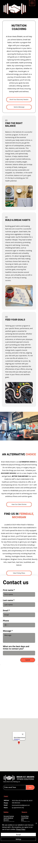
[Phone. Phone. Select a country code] (6, 625)
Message (8, 631)
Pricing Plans (25, 816)
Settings (18, 839)
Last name (8, 600)
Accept (18, 834)
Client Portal (24, 818)
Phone (6, 621)
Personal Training (9, 816)
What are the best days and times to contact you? (16, 647)
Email (6, 610)
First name (9, 590)
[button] (19, 107)
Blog (22, 820)
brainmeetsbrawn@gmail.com (21, 805)
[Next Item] (32, 426)
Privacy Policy (20, 829)
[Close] (35, 824)
